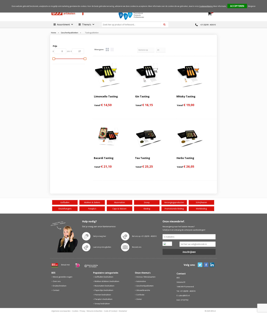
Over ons (57, 281)
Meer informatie (219, 6)
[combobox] (132, 24)
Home (53, 33)
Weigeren (251, 6)
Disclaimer (123, 311)
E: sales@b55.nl (183, 295)
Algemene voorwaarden (61, 311)
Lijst (112, 49)
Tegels (107, 49)
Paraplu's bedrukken (103, 299)
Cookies (75, 311)
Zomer (139, 299)
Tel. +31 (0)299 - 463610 (186, 291)
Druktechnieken (59, 285)
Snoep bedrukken (102, 303)
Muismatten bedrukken (104, 285)
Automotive (141, 281)
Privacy (82, 311)
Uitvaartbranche (143, 290)
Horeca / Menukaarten (145, 277)
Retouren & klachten (94, 311)
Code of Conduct (110, 311)
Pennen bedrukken (103, 294)
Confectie (140, 294)
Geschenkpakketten (69, 33)
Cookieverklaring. (206, 6)
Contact (56, 290)
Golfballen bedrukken (104, 277)
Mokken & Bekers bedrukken (107, 281)
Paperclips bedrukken (104, 290)
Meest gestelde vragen (62, 277)
